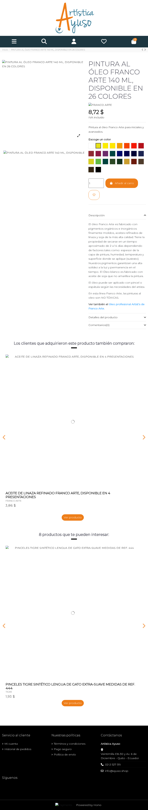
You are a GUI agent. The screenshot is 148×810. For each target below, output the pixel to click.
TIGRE (9, 691)
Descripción (96, 215)
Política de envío (65, 754)
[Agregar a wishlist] (94, 195)
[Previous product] (143, 49)
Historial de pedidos (17, 749)
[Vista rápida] (137, 367)
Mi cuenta (11, 743)
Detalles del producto (103, 317)
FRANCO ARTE (13, 500)
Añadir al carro (124, 183)
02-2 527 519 (113, 764)
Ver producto (73, 517)
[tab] (117, 215)
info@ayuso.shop (116, 771)
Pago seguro (63, 749)
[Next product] (145, 49)
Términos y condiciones (69, 743)
